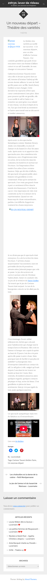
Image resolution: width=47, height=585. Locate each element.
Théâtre (23, 33)
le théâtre (19, 441)
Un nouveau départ (16, 463)
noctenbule (15, 457)
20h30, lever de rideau (23, 2)
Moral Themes (31, 579)
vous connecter (19, 506)
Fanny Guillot (33, 280)
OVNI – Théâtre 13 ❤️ (17, 550)
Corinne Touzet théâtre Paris (24, 460)
